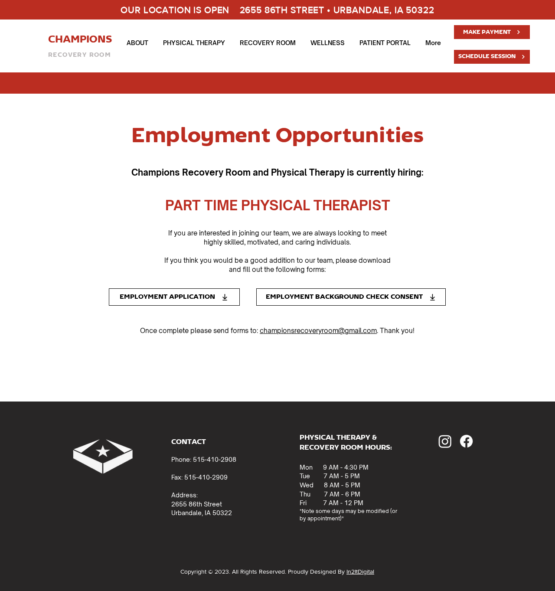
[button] (137, 43)
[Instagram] (445, 441)
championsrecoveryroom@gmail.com (318, 331)
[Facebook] (466, 441)
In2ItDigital (360, 571)
